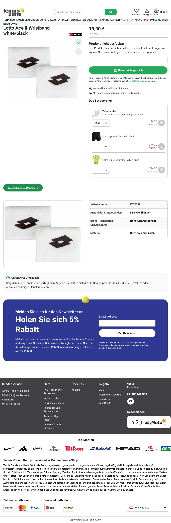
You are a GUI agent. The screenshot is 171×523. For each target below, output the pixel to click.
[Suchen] (111, 12)
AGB (101, 389)
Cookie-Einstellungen (130, 385)
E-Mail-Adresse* (109, 316)
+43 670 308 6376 (24, 2)
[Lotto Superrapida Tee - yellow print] (96, 159)
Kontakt (76, 389)
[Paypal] (35, 508)
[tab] (23, 187)
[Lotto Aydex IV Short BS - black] (96, 136)
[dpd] (49, 508)
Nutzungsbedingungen (109, 345)
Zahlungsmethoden (54, 403)
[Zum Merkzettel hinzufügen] (78, 42)
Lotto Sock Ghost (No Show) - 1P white (122, 114)
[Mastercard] (22, 508)
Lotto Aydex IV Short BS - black (118, 136)
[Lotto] (75, 34)
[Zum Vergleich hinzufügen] (78, 51)
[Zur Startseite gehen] (13, 12)
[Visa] (8, 508)
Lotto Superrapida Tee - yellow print (120, 160)
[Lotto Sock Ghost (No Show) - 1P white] (96, 112)
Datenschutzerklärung (142, 81)
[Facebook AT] (130, 401)
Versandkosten (51, 398)
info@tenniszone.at (19, 395)
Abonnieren (129, 333)
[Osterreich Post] (68, 508)
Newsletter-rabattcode (131, 345)
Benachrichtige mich (130, 70)
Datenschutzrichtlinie (108, 348)
